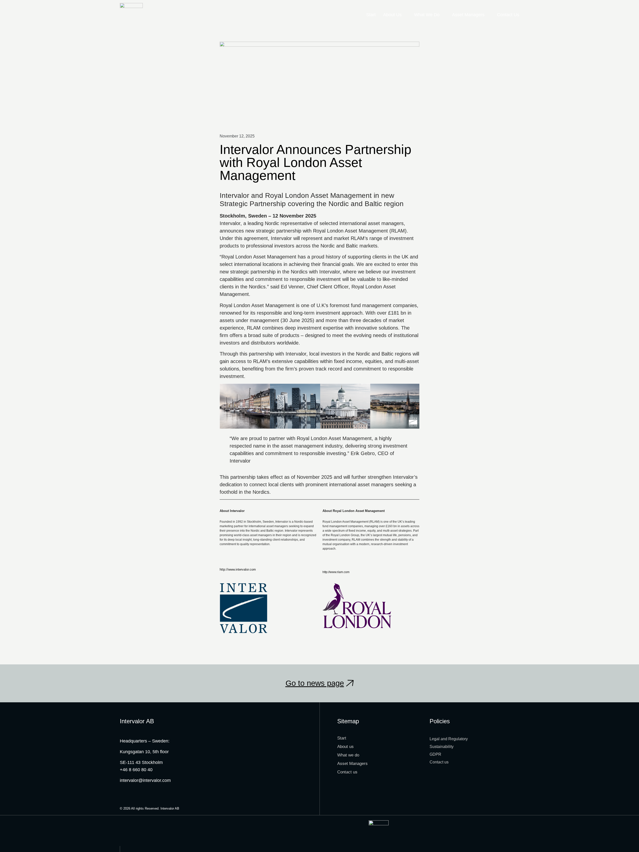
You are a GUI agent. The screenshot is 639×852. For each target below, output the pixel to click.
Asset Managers (468, 14)
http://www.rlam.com (335, 572)
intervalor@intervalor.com (145, 780)
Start (371, 14)
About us (392, 14)
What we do (427, 14)
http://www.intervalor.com (238, 569)
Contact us (508, 14)
